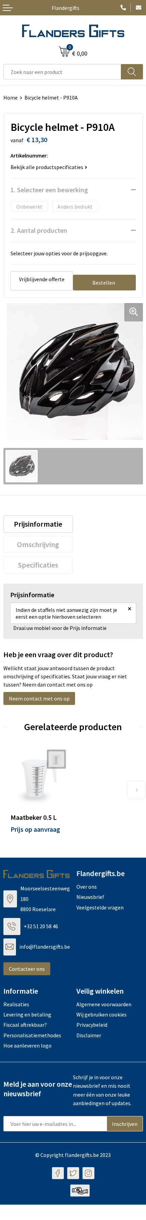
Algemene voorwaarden (103, 1004)
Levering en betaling (27, 1014)
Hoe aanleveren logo (27, 1045)
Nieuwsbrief (90, 896)
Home (10, 97)
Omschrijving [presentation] (38, 544)
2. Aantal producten (39, 230)
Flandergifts (65, 7)
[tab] (38, 523)
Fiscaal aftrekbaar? (25, 1024)
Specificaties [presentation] (38, 565)
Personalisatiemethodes (32, 1035)
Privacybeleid (91, 1024)
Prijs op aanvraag (35, 829)
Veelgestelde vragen (100, 907)
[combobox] (62, 71)
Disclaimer (88, 1035)
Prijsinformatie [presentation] (38, 524)
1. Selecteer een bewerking (49, 189)
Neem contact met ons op (39, 698)
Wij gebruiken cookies (101, 1014)
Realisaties (16, 1004)
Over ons (86, 886)
